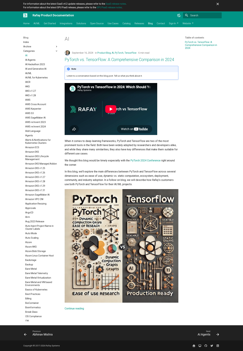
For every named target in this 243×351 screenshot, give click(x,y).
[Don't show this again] (218, 4)
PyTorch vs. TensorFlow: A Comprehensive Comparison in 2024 (119, 59)
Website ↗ (188, 23)
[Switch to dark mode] (179, 15)
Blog (150, 23)
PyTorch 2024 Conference (145, 160)
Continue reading (74, 308)
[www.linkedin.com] (217, 345)
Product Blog (104, 52)
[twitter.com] (211, 345)
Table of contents (194, 37)
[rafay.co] (194, 345)
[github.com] (205, 345)
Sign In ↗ (174, 23)
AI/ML (37, 23)
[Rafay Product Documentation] (25, 15)
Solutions (81, 23)
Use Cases (113, 23)
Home (26, 23)
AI (113, 52)
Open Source (97, 23)
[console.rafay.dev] (199, 345)
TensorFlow (130, 52)
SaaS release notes (116, 3)
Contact (161, 23)
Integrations (66, 23)
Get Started (50, 23)
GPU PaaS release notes (109, 7)
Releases (139, 23)
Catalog (126, 23)
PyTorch (119, 52)
